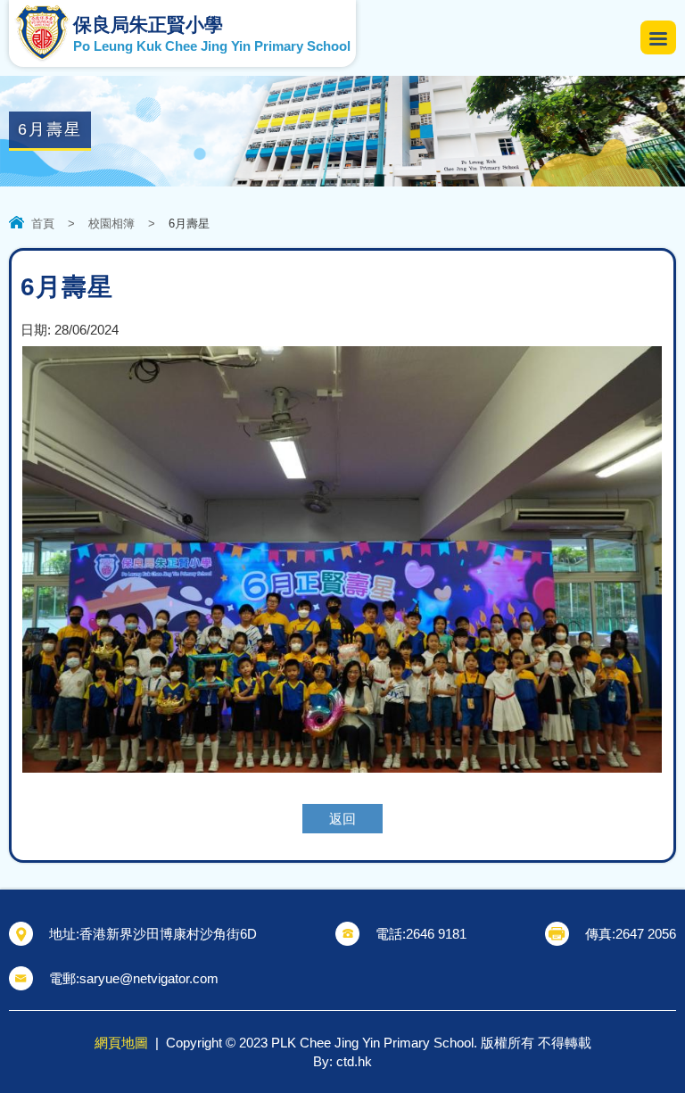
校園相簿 (111, 223)
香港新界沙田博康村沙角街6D (168, 933)
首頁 (42, 223)
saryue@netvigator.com (149, 978)
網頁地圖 (121, 1042)
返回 (342, 818)
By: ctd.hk (342, 1061)
